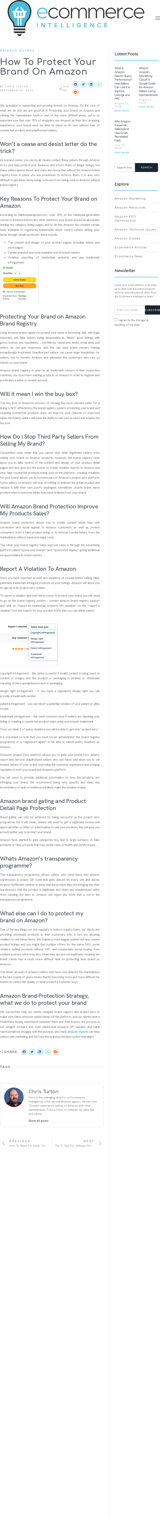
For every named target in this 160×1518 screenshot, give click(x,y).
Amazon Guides (17, 50)
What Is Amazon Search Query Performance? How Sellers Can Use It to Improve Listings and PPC (123, 83)
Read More (122, 111)
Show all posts (38, 1120)
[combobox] (125, 167)
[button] (157, 18)
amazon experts (78, 1032)
